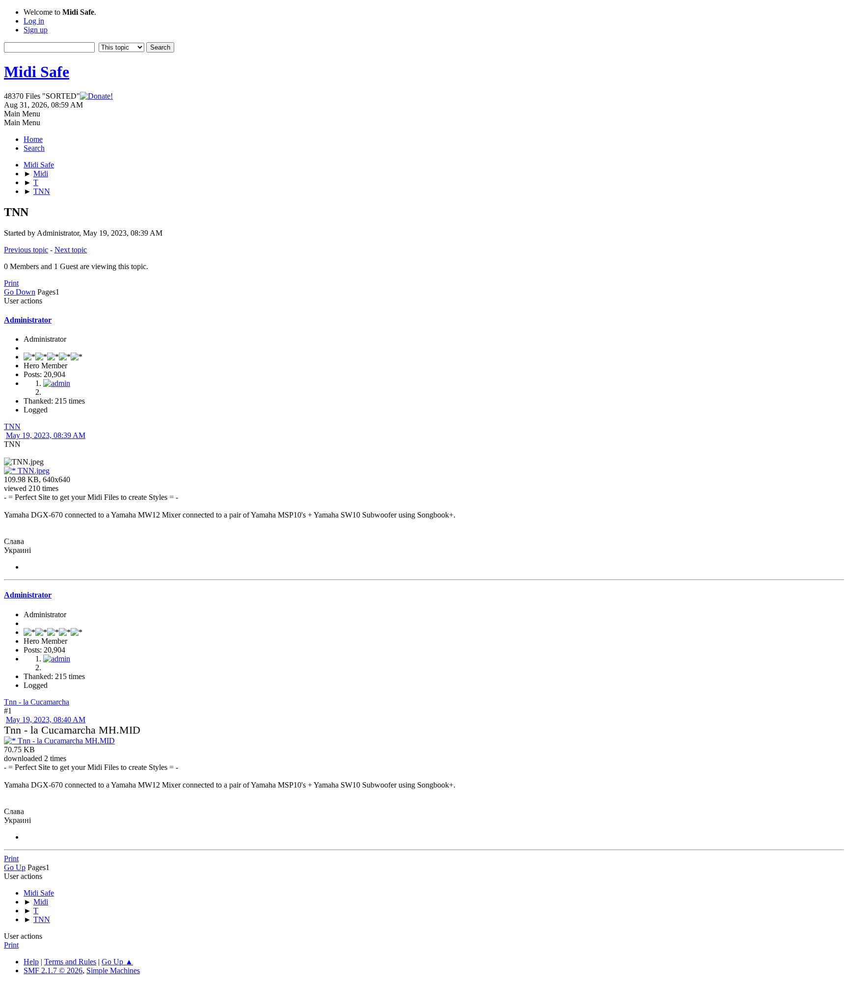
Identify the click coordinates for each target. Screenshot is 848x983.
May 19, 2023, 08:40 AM (45, 719)
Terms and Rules (70, 961)
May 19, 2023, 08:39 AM (45, 435)
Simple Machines (113, 970)
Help (31, 961)
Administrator (28, 320)
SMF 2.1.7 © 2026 (53, 970)
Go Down (19, 292)
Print (11, 283)
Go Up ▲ (117, 961)
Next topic (70, 250)
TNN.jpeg (33, 470)
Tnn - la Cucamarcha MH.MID (65, 741)
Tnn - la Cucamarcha (36, 702)
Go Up (15, 867)
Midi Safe (36, 72)
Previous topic (26, 250)
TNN (12, 426)
